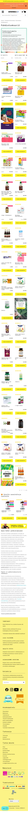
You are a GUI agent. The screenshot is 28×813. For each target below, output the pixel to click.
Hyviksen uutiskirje (7, 722)
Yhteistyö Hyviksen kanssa (9, 754)
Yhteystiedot (6, 711)
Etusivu (2, 20)
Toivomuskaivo (6, 724)
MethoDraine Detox (21, 585)
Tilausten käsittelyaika (8, 718)
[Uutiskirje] (23, 682)
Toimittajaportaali (7, 759)
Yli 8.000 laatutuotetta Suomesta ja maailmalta (14, 1)
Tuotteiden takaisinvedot (8, 727)
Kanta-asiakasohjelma (8, 720)
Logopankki (5, 757)
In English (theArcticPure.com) (10, 763)
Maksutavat (5, 713)
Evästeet (5, 737)
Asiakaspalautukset (7, 716)
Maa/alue (11, 799)
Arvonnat (5, 756)
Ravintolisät (18, 20)
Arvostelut (5, 748)
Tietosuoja (5, 735)
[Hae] (25, 15)
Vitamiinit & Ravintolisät (10, 20)
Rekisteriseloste (6, 739)
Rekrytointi (5, 752)
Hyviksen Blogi (6, 750)
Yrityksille (5, 726)
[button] (25, 12)
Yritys (4, 747)
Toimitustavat (6, 715)
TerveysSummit (6, 761)
